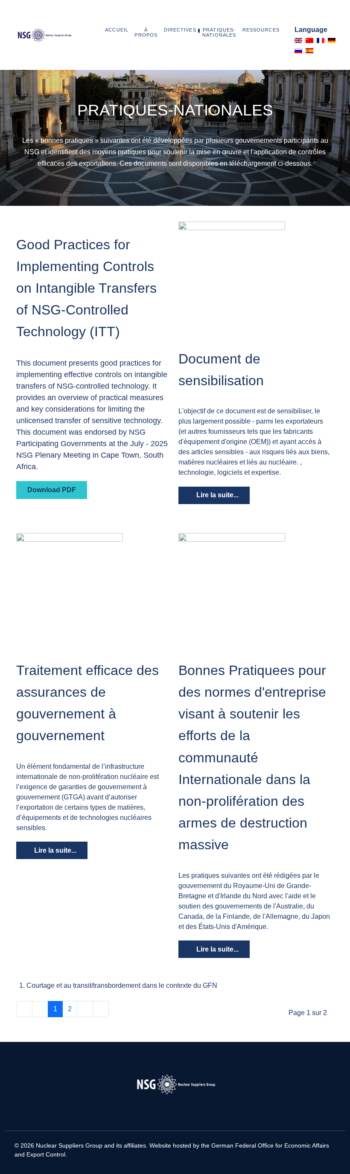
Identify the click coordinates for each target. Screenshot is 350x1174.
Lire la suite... (217, 495)
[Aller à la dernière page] (101, 1009)
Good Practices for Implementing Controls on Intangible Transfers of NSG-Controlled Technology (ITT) (86, 288)
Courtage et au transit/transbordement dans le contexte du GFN (121, 985)
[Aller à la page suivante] (85, 1009)
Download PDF (51, 489)
